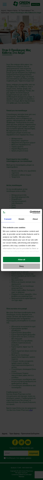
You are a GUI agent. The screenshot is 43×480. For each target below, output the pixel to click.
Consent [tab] (7, 219)
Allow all (21, 259)
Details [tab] (21, 219)
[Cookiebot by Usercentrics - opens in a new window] (30, 212)
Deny (21, 266)
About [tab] (35, 219)
